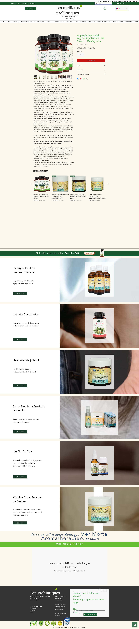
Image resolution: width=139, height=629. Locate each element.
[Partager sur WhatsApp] (84, 79)
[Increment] (83, 54)
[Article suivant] (108, 184)
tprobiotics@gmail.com (35, 600)
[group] (69, 189)
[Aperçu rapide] (41, 184)
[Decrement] (78, 54)
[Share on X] (87, 79)
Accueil (36, 28)
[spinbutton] (80, 54)
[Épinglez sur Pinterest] (81, 79)
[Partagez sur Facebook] (78, 79)
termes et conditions (60, 596)
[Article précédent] (31, 184)
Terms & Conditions (103, 1)
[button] (106, 8)
